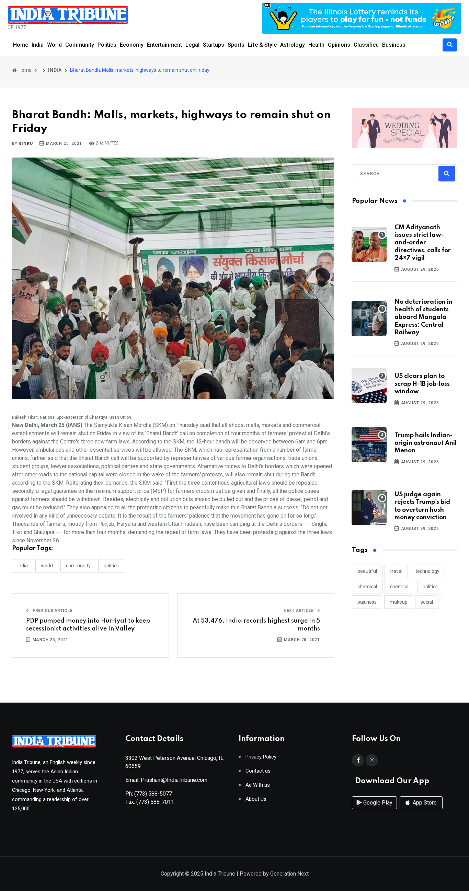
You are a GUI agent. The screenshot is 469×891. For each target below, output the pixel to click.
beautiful (367, 571)
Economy (132, 45)
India (38, 45)
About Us (255, 799)
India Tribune (220, 873)
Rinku (26, 143)
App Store (424, 802)
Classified (366, 45)
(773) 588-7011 (155, 802)
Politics (107, 45)
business (367, 602)
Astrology (292, 45)
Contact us (258, 771)
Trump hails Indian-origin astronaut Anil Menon (425, 443)
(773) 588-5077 (153, 793)
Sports (236, 45)
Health (316, 45)
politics (430, 586)
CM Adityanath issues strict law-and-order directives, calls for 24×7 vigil (422, 243)
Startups (213, 45)
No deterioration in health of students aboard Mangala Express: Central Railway (423, 317)
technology (427, 571)
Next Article (299, 610)
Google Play (377, 802)
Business (393, 45)
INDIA (55, 70)
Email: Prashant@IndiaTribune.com (166, 780)
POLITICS (111, 565)
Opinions (339, 45)
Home (20, 45)
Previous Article (52, 610)
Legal (192, 45)
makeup (399, 602)
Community (79, 45)
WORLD (47, 565)
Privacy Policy (260, 757)
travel (396, 571)
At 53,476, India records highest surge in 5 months (256, 625)
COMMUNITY (78, 565)
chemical (367, 586)
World (54, 45)
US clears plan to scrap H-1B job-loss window (422, 384)
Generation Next (289, 873)
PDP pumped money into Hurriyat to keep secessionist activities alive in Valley (88, 625)
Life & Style (262, 45)
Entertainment (164, 45)
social (427, 602)
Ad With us (257, 785)
